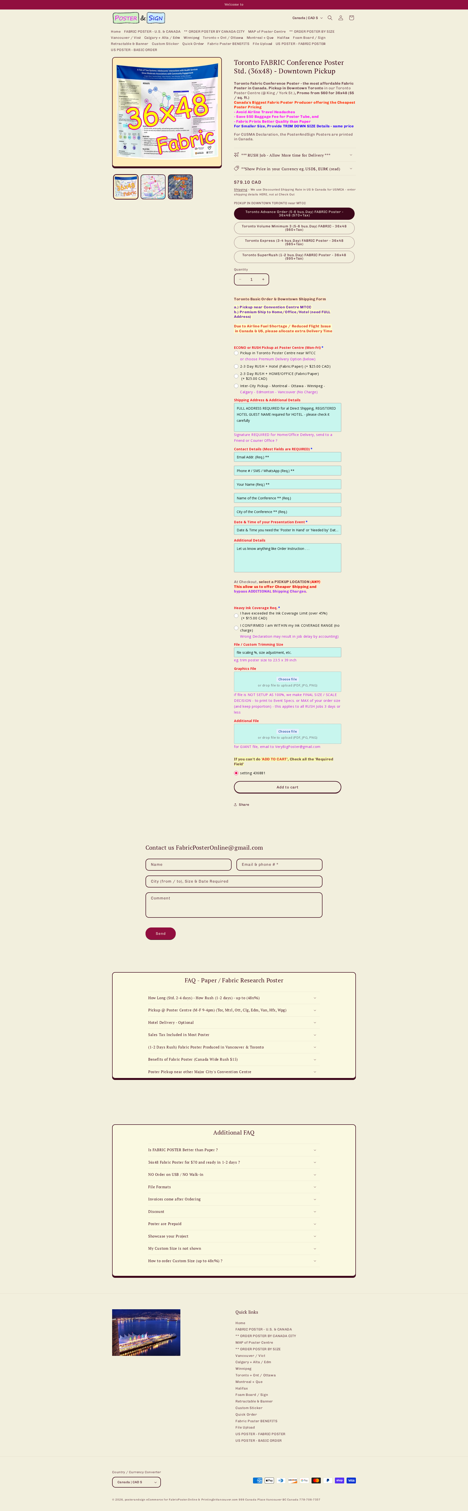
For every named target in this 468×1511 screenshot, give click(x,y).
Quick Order (246, 1414)
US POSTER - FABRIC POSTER (260, 1434)
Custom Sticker (249, 1408)
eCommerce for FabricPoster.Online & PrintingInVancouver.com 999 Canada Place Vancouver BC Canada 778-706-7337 (233, 1499)
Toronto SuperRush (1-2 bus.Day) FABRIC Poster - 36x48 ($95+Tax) (294, 257)
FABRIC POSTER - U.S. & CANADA (263, 1329)
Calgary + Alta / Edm (253, 1362)
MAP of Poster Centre (254, 1342)
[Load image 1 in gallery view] (125, 186)
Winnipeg (243, 1369)
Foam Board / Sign (251, 1395)
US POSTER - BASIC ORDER (258, 1441)
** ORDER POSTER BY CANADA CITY (265, 1336)
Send (161, 933)
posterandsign (135, 1499)
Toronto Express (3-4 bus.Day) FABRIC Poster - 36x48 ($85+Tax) (294, 242)
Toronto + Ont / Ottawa (255, 1375)
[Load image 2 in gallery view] (153, 186)
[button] (126, 38)
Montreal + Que (249, 1382)
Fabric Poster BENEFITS (256, 1421)
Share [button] (244, 805)
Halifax (241, 1388)
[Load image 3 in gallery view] (180, 186)
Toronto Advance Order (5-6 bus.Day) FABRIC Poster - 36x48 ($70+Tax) (294, 213)
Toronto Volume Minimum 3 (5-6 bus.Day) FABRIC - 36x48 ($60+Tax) (294, 228)
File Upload (245, 1427)
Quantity (241, 269)
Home (240, 1323)
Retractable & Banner (254, 1401)
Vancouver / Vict (250, 1356)
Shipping (240, 189)
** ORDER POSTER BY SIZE (258, 1349)
